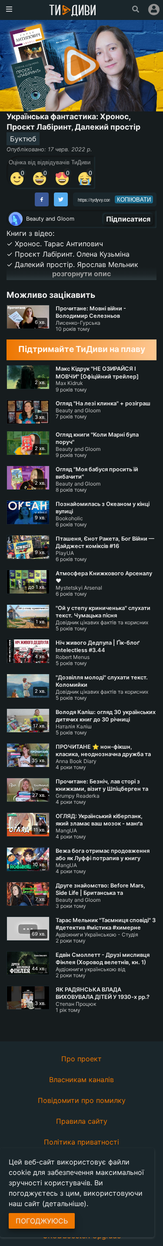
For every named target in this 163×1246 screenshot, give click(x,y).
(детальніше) (64, 1203)
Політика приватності (81, 1142)
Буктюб (23, 138)
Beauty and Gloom (50, 218)
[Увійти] (154, 9)
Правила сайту (81, 1121)
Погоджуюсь (42, 1221)
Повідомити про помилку (82, 1100)
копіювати (134, 199)
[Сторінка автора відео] (16, 219)
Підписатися (128, 219)
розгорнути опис (81, 273)
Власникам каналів (81, 1079)
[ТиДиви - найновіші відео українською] (72, 11)
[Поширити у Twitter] (61, 199)
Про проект (81, 1058)
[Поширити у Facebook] (42, 199)
